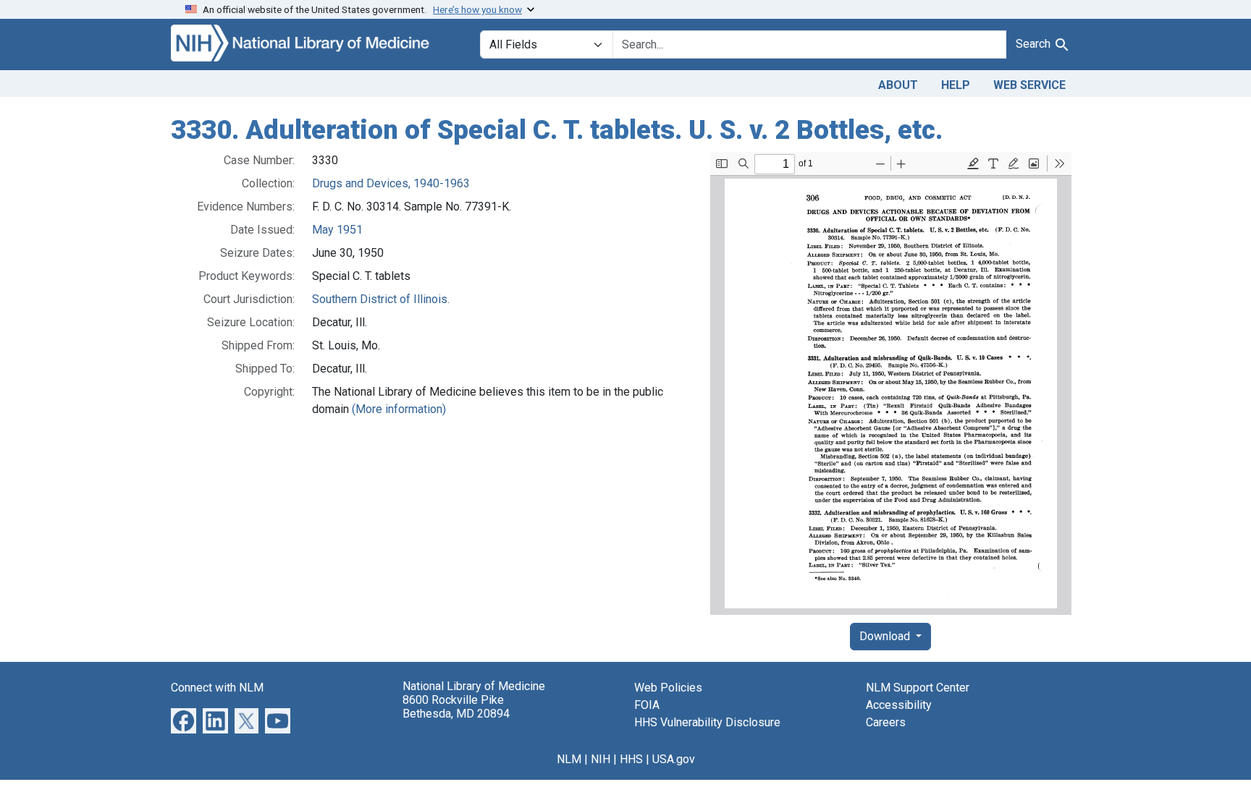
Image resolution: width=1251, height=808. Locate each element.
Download (886, 636)
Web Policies (668, 687)
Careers (886, 722)
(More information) (399, 409)
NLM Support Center (917, 687)
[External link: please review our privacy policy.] (183, 719)
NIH (600, 759)
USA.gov (673, 759)
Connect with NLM (217, 687)
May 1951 (337, 230)
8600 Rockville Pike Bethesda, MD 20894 (456, 706)
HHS (631, 759)
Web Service (1029, 85)
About (898, 85)
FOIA (647, 705)
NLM (569, 759)
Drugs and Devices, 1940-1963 (391, 183)
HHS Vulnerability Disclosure (707, 722)
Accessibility (899, 705)
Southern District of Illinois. (381, 299)
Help (955, 85)
